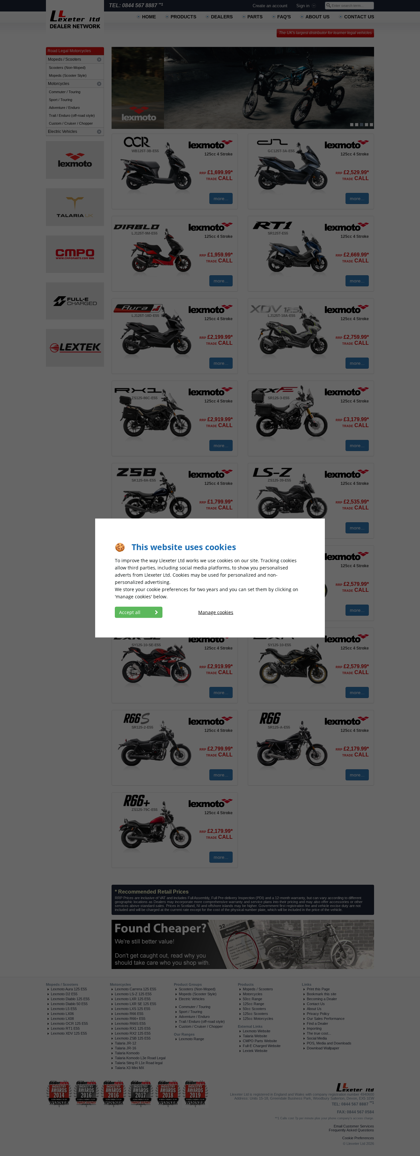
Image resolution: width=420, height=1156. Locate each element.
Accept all (130, 612)
